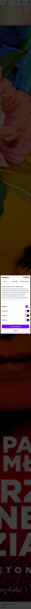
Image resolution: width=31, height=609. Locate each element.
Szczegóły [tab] (14, 281)
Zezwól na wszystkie (15, 326)
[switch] (27, 311)
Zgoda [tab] (5, 281)
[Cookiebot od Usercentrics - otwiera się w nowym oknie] (23, 277)
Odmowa (15, 330)
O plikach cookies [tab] (24, 281)
